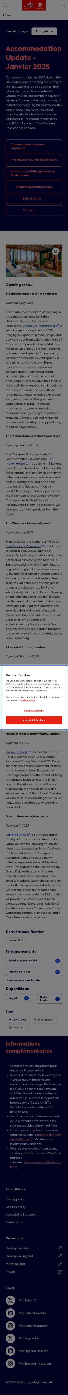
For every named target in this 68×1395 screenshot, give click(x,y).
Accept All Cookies (34, 720)
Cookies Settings (34, 710)
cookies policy (27, 700)
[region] (34, 697)
